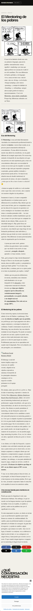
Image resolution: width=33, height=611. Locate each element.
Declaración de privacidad (18, 609)
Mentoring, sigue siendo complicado (15, 96)
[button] (30, 581)
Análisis (10, 12)
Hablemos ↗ (17, 2)
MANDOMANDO (7, 3)
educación (17, 283)
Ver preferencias (16, 605)
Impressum (27, 609)
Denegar (16, 601)
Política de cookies (8, 609)
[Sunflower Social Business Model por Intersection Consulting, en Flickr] (9, 356)
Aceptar (16, 597)
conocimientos (11, 301)
